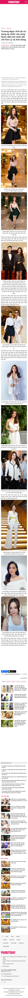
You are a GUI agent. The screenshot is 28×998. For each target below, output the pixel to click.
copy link (25, 674)
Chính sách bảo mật (18, 995)
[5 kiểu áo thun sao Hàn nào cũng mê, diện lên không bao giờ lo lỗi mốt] (7, 697)
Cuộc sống (13, 943)
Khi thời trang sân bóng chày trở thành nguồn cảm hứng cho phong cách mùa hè (14, 781)
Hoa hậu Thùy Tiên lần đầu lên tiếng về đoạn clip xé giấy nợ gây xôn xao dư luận (19, 822)
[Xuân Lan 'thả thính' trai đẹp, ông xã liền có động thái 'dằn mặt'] (5, 809)
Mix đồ (18, 681)
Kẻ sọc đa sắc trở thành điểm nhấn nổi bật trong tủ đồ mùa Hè (14, 774)
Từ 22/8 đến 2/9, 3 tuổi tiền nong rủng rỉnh (18, 927)
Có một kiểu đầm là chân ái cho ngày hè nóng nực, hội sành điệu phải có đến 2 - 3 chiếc (20, 688)
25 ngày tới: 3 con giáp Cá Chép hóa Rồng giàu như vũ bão (18, 898)
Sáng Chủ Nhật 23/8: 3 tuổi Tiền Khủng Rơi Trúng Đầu (18, 884)
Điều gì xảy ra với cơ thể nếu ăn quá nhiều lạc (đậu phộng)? (20, 713)
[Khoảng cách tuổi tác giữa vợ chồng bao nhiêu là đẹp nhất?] (5, 893)
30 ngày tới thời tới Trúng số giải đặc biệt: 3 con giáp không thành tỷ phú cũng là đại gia (19, 914)
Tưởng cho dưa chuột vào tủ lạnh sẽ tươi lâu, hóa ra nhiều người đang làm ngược (18, 870)
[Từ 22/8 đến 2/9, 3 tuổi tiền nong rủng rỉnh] (5, 929)
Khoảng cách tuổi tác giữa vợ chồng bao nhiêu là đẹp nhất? (18, 891)
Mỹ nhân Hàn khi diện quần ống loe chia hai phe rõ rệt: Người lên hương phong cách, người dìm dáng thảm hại (14, 82)
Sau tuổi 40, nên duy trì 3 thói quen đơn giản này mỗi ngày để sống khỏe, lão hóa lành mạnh (20, 723)
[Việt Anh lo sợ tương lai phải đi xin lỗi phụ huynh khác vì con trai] (5, 801)
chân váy (13, 681)
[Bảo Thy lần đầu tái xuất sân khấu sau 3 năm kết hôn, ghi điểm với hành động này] (5, 845)
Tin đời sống (6, 946)
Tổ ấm (12, 936)
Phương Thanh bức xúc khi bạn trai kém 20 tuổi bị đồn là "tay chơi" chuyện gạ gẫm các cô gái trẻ (18, 852)
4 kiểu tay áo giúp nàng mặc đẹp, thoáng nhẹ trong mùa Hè (14, 770)
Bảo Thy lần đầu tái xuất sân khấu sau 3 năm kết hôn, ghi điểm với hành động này (18, 844)
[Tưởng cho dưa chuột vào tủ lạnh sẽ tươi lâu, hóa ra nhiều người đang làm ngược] (5, 871)
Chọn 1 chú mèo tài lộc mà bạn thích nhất (18, 862)
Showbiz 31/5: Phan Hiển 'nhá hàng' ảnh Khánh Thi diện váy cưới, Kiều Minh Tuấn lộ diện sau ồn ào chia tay (19, 816)
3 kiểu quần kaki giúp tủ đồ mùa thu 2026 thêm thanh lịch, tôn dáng (13, 788)
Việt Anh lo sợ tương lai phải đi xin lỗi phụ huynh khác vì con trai (19, 800)
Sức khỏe (11, 939)
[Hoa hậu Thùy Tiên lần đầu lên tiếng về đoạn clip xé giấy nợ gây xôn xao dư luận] (5, 823)
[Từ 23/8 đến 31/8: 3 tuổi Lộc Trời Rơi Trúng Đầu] (5, 922)
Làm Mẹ (18, 936)
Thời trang (9, 28)
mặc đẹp (8, 681)
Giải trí (18, 939)
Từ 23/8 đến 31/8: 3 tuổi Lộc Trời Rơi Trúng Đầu (18, 920)
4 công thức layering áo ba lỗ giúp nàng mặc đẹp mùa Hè (13, 766)
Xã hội (6, 936)
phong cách (23, 681)
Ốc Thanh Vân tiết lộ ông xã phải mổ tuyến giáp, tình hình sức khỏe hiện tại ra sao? (19, 830)
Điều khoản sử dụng (10, 995)
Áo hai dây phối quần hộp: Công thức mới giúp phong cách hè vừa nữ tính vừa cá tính (13, 784)
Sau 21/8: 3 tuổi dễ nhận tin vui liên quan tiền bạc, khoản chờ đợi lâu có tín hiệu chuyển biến (18, 907)
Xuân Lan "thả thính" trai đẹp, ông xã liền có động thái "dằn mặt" (18, 808)
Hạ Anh (25, 678)
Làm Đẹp (5, 939)
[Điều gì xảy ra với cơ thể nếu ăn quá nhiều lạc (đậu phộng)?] (7, 715)
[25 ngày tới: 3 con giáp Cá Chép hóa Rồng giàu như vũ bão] (5, 900)
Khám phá (21, 943)
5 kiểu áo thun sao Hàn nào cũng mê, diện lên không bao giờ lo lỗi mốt (20, 696)
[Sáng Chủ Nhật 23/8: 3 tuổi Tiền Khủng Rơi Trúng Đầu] (5, 886)
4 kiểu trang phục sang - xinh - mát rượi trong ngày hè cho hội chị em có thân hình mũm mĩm (14, 78)
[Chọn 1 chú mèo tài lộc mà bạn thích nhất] (5, 864)
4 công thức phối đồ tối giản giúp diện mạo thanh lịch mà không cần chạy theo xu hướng (13, 792)
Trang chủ (3, 28)
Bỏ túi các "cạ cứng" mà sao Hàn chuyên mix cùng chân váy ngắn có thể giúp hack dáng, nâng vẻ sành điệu (20, 706)
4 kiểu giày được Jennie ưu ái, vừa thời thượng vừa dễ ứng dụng (14, 777)
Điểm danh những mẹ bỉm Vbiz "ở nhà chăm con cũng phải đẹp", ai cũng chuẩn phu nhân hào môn (14, 85)
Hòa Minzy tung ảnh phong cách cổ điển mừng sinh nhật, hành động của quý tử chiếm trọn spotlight (18, 838)
